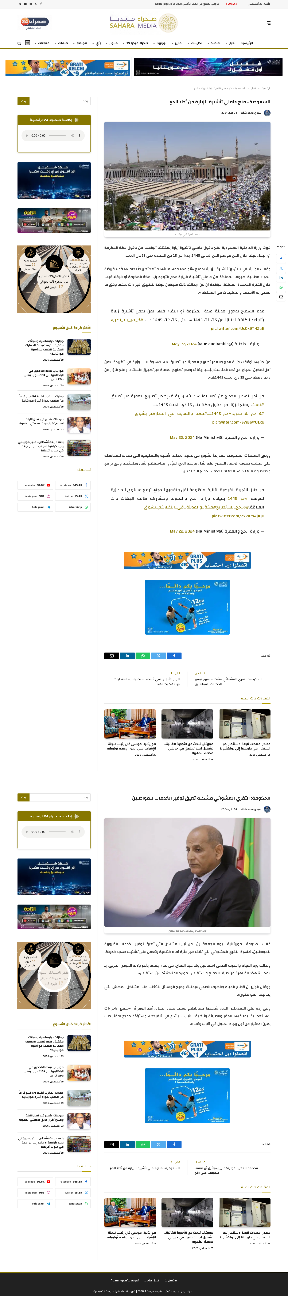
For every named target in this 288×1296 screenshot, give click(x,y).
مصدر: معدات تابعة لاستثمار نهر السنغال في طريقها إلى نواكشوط (245, 746)
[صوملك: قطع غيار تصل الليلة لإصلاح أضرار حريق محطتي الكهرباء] (79, 425)
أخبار (232, 43)
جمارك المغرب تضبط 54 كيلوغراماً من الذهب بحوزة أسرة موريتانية (41, 398)
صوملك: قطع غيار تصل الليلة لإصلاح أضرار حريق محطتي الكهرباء (41, 421)
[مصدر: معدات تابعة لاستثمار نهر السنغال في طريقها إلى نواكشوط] (245, 724)
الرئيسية (247, 43)
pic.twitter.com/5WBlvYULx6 (238, 422)
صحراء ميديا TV (137, 43)
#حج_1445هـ (219, 413)
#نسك (258, 405)
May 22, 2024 (184, 344)
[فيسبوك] (281, 258)
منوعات (44, 43)
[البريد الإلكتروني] (281, 296)
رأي (98, 43)
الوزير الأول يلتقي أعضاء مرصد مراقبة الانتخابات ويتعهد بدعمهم (147, 681)
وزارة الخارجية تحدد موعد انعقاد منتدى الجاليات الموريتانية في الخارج (179, 4)
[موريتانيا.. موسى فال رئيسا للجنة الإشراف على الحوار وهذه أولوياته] (130, 724)
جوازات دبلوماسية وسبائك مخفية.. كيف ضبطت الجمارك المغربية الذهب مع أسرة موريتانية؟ (44, 347)
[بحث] (19, 43)
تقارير (179, 43)
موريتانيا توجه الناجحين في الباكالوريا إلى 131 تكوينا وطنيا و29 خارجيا (44, 375)
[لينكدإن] (281, 277)
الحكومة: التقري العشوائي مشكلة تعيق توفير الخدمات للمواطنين (228, 681)
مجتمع (82, 43)
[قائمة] (269, 23)
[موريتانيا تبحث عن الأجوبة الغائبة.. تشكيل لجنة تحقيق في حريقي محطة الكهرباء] (187, 724)
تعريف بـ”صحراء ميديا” (125, 1280)
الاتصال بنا (170, 1280)
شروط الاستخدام (125, 1291)
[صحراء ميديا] (144, 23)
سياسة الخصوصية (103, 1291)
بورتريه (161, 43)
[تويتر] (281, 268)
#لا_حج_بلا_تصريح (127, 320)
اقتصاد (216, 43)
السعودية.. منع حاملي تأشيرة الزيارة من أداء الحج (145, 1168)
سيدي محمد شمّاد (251, 112)
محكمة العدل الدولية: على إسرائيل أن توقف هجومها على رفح (226, 1170)
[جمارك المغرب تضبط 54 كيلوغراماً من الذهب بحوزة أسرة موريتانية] (79, 402)
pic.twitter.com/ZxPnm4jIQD (238, 516)
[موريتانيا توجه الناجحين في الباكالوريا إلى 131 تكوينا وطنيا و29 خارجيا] (79, 376)
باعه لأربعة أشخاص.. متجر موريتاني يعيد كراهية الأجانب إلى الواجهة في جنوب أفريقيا (41, 446)
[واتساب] (281, 287)
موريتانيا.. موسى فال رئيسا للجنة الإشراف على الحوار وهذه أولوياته (131, 746)
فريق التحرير (151, 1280)
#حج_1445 (238, 498)
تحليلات (196, 43)
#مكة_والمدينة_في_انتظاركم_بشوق (171, 413)
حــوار (113, 43)
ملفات (63, 43)
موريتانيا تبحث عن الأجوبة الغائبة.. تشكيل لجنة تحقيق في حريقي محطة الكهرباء (188, 749)
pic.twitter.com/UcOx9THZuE (237, 328)
